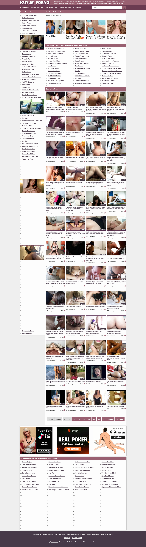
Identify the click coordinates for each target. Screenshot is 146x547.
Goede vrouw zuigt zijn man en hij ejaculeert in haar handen (116, 208)
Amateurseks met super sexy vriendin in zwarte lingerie (55, 257)
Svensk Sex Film (28, 69)
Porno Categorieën (93, 534)
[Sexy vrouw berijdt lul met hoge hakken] (96, 156)
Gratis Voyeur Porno (29, 25)
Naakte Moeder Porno (29, 95)
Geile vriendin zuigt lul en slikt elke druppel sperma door (95, 357)
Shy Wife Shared (28, 92)
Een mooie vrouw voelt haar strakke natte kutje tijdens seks (95, 183)
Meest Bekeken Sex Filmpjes (70, 7)
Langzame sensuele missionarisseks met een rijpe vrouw (116, 358)
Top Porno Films (52, 7)
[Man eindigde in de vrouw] (75, 305)
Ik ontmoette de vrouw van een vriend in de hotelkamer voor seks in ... (95, 258)
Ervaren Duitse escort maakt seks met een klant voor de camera (54, 233)
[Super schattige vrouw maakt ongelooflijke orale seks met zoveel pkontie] (75, 355)
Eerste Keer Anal (28, 115)
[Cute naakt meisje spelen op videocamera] (116, 380)
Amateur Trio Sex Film (30, 156)
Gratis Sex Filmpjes (29, 79)
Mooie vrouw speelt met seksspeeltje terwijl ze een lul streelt (115, 109)
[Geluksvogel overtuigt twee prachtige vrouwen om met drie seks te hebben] (116, 156)
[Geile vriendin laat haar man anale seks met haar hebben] (96, 230)
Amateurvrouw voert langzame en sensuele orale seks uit (55, 133)
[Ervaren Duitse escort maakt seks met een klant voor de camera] (55, 230)
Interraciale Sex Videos (30, 15)
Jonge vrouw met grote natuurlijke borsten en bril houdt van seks (75, 233)
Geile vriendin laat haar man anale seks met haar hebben (94, 232)
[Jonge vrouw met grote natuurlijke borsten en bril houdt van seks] (75, 230)
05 (89, 419)
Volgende (119, 419)
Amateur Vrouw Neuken (30, 74)
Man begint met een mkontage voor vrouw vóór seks (75, 158)
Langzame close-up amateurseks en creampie (74, 108)
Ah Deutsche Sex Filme (30, 90)
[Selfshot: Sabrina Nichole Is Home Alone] (55, 404)
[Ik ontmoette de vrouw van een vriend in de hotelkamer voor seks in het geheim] (96, 255)
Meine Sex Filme (28, 159)
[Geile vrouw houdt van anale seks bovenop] (75, 280)
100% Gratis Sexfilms (29, 31)
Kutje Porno (24, 7)
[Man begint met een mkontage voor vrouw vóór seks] (75, 156)
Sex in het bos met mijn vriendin (75, 381)
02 (74, 419)
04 (84, 419)
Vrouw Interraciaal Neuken (31, 97)
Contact (67, 538)
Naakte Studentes (28, 149)
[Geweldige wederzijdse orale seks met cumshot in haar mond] (96, 131)
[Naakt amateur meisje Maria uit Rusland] (55, 380)
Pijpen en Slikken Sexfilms (31, 128)
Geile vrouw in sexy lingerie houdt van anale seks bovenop (55, 108)
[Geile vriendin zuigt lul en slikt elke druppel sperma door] (96, 355)
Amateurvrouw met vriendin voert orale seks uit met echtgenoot (74, 208)
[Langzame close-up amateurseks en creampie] (75, 106)
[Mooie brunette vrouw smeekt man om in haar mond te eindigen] (55, 180)
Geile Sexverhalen (28, 33)
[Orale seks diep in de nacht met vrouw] (75, 255)
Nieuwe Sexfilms (37, 7)
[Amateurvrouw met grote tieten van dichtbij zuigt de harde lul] (116, 255)
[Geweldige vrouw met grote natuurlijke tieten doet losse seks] (55, 205)
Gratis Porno (26, 72)
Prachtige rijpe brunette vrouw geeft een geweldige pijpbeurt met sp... (95, 208)
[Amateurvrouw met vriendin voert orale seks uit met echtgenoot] (75, 205)
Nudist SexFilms (28, 18)
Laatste (110, 419)
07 (99, 419)
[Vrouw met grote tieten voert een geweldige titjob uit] (75, 330)
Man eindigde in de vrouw (73, 306)
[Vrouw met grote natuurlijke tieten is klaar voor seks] (96, 280)
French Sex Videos (28, 154)
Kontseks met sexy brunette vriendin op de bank (54, 158)
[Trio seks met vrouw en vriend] (32, 49)
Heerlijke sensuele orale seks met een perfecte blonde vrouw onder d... (116, 134)
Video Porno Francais (29, 133)
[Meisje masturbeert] (32, 259)
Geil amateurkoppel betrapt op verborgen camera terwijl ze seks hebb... (116, 233)
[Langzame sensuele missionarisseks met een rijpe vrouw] (116, 355)
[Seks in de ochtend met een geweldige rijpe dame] (116, 305)
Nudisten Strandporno (30, 146)
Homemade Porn (28, 331)
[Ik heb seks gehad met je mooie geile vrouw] (116, 280)
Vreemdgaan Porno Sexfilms (32, 120)
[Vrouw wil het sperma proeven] (96, 305)
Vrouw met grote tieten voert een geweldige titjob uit (74, 332)
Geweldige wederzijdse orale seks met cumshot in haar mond (95, 134)
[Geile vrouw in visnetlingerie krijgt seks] (55, 355)
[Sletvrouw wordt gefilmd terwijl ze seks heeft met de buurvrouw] (55, 280)
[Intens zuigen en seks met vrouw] (75, 180)
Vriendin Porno (27, 59)
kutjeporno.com (53, 542)
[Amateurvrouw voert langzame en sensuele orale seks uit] (55, 131)
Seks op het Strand (29, 66)
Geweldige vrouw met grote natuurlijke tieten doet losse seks (54, 208)
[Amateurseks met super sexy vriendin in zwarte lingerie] (55, 255)
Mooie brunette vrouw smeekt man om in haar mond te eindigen (55, 184)
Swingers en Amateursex (31, 20)
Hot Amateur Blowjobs (30, 143)
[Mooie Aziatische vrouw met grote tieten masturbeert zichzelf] (116, 180)
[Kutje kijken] (32, 193)
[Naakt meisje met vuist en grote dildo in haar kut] (32, 113)
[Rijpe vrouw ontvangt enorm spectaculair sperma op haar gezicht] (55, 330)
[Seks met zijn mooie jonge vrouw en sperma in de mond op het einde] (96, 106)
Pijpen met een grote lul (93, 381)
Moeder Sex (26, 87)
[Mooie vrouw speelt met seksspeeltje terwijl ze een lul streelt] (116, 106)
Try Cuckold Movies (29, 51)
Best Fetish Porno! (28, 131)
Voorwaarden (77, 538)
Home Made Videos (107, 534)
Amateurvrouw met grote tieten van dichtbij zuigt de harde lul (116, 257)
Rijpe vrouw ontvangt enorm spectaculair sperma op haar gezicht (54, 333)
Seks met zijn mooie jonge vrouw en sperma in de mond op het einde (96, 109)
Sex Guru (25, 141)
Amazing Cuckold (28, 64)
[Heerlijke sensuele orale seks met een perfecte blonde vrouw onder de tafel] (116, 131)
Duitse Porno (26, 23)
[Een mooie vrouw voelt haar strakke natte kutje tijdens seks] (96, 180)
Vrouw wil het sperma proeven (95, 306)
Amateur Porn (27, 333)
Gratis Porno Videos (29, 151)
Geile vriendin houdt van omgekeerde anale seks (114, 332)
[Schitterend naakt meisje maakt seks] (75, 404)
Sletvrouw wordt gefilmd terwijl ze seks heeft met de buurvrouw (55, 282)
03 (79, 419)
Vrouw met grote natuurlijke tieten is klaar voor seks (94, 282)
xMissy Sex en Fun (28, 28)
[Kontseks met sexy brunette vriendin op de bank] (55, 156)
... (103, 419)
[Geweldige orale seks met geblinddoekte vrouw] (96, 330)
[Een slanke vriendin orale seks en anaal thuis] (55, 305)
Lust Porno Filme (28, 138)
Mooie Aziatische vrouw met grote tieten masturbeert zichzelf (115, 184)
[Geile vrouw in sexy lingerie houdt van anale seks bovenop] (55, 106)
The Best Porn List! (29, 123)
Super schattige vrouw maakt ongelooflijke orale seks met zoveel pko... (75, 358)
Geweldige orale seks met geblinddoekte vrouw (94, 332)
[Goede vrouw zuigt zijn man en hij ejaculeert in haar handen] (116, 205)
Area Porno (26, 84)
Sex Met (24, 118)
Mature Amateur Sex (29, 56)
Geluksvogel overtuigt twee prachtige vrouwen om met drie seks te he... (116, 159)
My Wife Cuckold (28, 82)
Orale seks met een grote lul (115, 406)
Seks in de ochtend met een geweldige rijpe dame (115, 307)
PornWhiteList (27, 126)
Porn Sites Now (27, 136)
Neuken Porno (27, 61)
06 (94, 419)
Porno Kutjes (26, 54)
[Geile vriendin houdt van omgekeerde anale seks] (116, 330)
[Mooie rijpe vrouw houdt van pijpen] (75, 131)
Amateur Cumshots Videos (31, 77)
